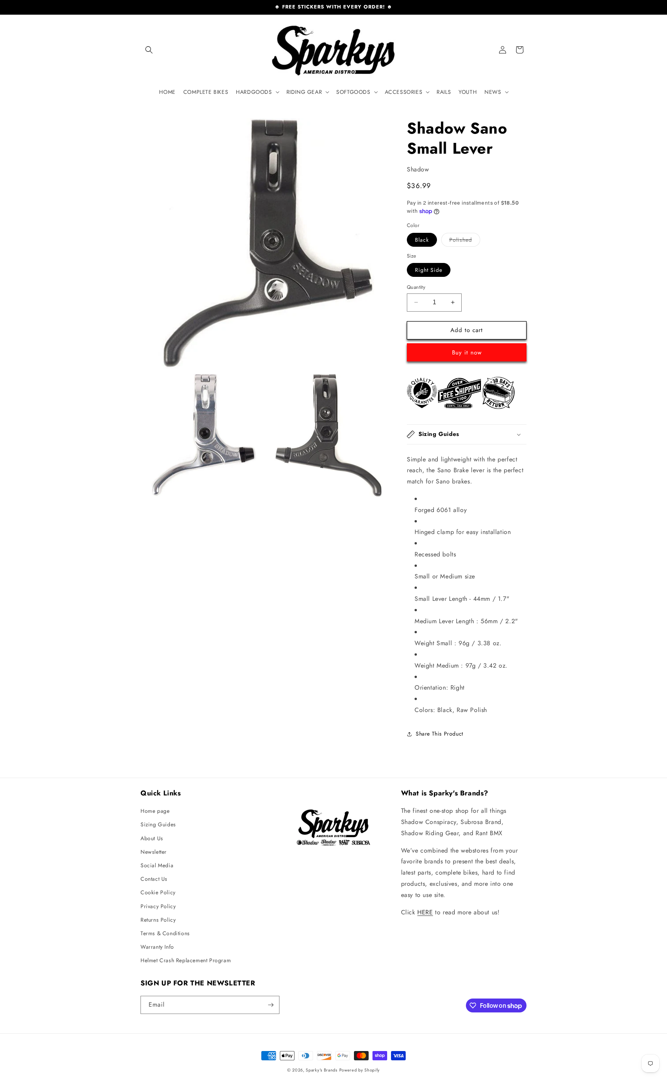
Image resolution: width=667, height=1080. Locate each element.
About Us (152, 838)
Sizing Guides (158, 824)
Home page (155, 811)
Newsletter (154, 852)
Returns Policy (158, 920)
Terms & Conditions (165, 933)
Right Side (428, 270)
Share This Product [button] (439, 734)
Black (422, 240)
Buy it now (467, 352)
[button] (149, 49)
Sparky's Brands (321, 1070)
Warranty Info (157, 947)
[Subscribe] (270, 1005)
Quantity (416, 287)
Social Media (157, 865)
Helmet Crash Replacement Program (186, 960)
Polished (464, 241)
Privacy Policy (158, 906)
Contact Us (154, 879)
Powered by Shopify (359, 1070)
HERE (425, 912)
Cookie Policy (158, 892)
